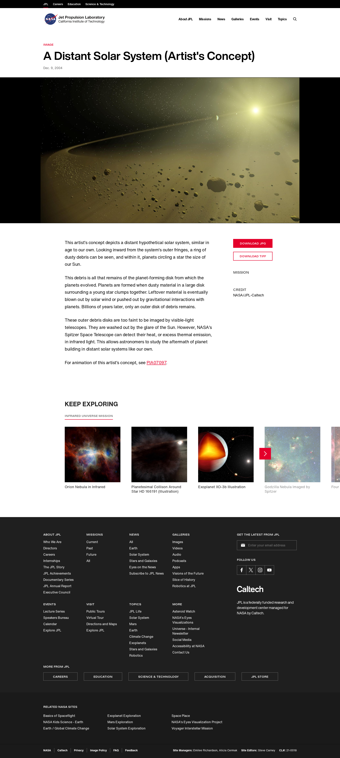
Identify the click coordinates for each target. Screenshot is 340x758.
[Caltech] (250, 589)
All (88, 560)
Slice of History (183, 579)
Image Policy (98, 750)
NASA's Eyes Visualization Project (197, 722)
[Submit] (242, 545)
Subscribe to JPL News (146, 573)
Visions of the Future (188, 573)
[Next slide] (265, 454)
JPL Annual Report (57, 586)
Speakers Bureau (56, 617)
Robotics (136, 655)
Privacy (79, 750)
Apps (176, 567)
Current (92, 542)
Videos (177, 548)
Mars (133, 624)
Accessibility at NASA (188, 646)
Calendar (50, 624)
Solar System (139, 554)
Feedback (131, 750)
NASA (47, 750)
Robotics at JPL (184, 586)
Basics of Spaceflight (59, 715)
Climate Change (141, 636)
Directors (50, 548)
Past (89, 548)
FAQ (116, 750)
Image (48, 45)
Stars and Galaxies (143, 560)
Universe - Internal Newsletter (186, 631)
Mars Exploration (120, 722)
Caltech (62, 750)
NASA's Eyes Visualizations (182, 620)
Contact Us (180, 652)
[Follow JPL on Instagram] (260, 570)
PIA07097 (156, 362)
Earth (133, 548)
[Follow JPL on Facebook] (241, 570)
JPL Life (135, 611)
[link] (170, 150)
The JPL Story (54, 567)
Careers (49, 554)
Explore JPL (52, 630)
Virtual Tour (95, 617)
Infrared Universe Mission (89, 416)
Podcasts (179, 560)
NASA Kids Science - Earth (63, 722)
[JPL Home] (82, 19)
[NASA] (50, 19)
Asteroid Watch (183, 611)
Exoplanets (137, 642)
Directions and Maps (101, 624)
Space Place (181, 715)
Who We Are (52, 542)
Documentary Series (58, 579)
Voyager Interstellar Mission (192, 728)
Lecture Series (54, 611)
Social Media (181, 639)
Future (91, 554)
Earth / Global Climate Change (66, 728)
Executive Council (56, 592)
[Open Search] (295, 19)
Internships (51, 560)
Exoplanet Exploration (124, 715)
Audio (176, 554)
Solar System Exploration (126, 728)
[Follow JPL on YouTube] (269, 570)
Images (177, 542)
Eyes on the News (142, 567)
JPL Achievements (57, 573)
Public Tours (95, 611)
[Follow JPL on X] (251, 570)
